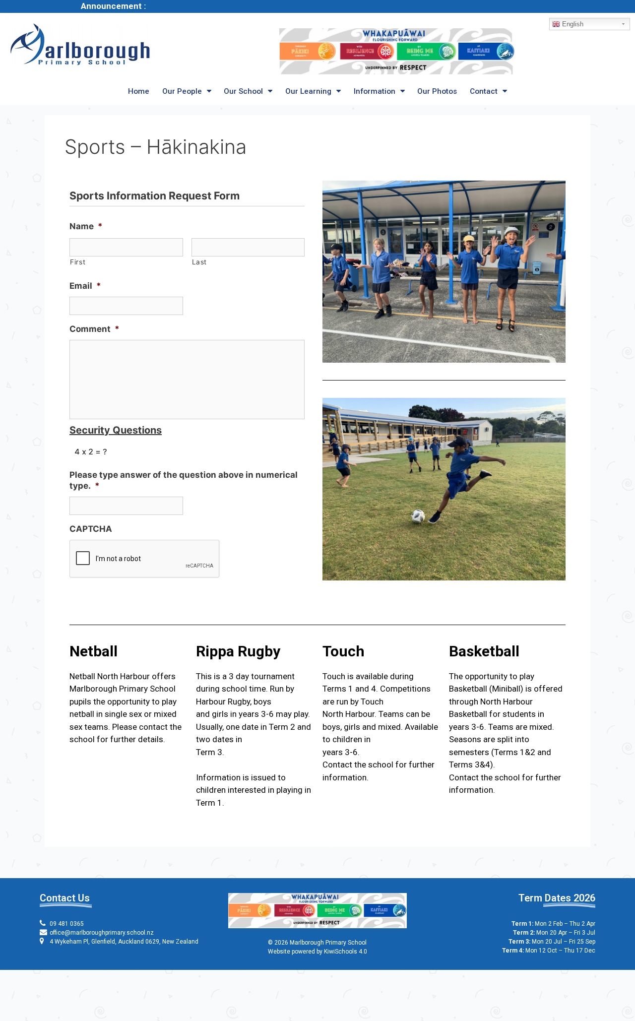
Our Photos (437, 91)
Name (86, 226)
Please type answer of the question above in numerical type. (183, 480)
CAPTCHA (90, 529)
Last (199, 262)
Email (85, 286)
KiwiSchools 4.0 (345, 951)
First (77, 262)
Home (138, 91)
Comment (94, 329)
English (571, 24)
